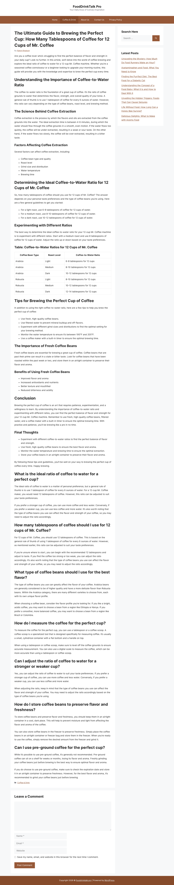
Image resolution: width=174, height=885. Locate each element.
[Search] (156, 38)
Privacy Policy (115, 20)
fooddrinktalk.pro (83, 880)
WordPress (109, 880)
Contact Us (99, 20)
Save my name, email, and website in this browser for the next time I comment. (57, 857)
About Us (85, 20)
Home (54, 20)
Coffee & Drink (69, 20)
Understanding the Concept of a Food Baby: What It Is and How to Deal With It (138, 89)
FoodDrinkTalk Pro (87, 6)
